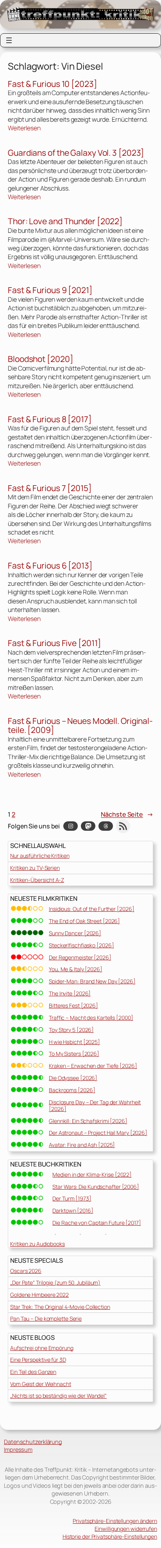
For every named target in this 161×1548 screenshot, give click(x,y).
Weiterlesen (24, 128)
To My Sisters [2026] (74, 1053)
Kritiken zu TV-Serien (35, 867)
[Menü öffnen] (9, 40)
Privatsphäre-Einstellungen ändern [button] (115, 1521)
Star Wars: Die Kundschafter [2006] (95, 1186)
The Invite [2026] (70, 993)
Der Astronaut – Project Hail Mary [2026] (98, 1132)
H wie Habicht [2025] (74, 1042)
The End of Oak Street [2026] (84, 921)
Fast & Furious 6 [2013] (50, 566)
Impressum (18, 1449)
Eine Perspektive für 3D (38, 1359)
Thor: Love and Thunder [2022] (65, 221)
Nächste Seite (127, 814)
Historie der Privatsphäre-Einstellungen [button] (110, 1536)
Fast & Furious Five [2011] (54, 643)
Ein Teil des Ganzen (33, 1371)
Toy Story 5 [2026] (71, 1029)
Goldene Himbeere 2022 (39, 1294)
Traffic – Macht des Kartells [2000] (91, 1017)
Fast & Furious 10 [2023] (52, 84)
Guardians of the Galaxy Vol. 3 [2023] (76, 153)
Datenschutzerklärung (33, 1441)
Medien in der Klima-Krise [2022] (92, 1174)
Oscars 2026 (25, 1270)
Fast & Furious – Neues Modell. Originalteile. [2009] (80, 725)
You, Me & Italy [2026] (75, 969)
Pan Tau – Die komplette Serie (46, 1318)
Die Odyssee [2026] (73, 1078)
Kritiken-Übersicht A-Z (37, 880)
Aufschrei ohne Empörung (41, 1348)
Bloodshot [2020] (40, 359)
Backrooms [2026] (72, 1090)
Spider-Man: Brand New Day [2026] (92, 981)
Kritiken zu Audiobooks (37, 1243)
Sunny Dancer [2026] (75, 933)
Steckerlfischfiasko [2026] (81, 945)
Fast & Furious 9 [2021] (50, 290)
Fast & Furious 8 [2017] (50, 419)
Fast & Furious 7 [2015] (50, 488)
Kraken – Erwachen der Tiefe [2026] (93, 1065)
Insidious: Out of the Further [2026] (91, 909)
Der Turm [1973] (71, 1198)
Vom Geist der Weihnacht (40, 1384)
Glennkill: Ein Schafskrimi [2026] (88, 1121)
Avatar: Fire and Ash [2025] (82, 1144)
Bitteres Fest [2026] (73, 1005)
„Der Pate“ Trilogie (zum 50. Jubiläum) (55, 1282)
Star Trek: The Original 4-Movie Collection (60, 1306)
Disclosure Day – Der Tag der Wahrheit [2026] (95, 1105)
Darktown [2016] (72, 1210)
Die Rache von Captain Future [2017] (96, 1222)
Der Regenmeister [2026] (80, 957)
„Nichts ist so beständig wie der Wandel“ (58, 1395)
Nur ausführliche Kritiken (40, 855)
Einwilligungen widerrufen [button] (126, 1528)
